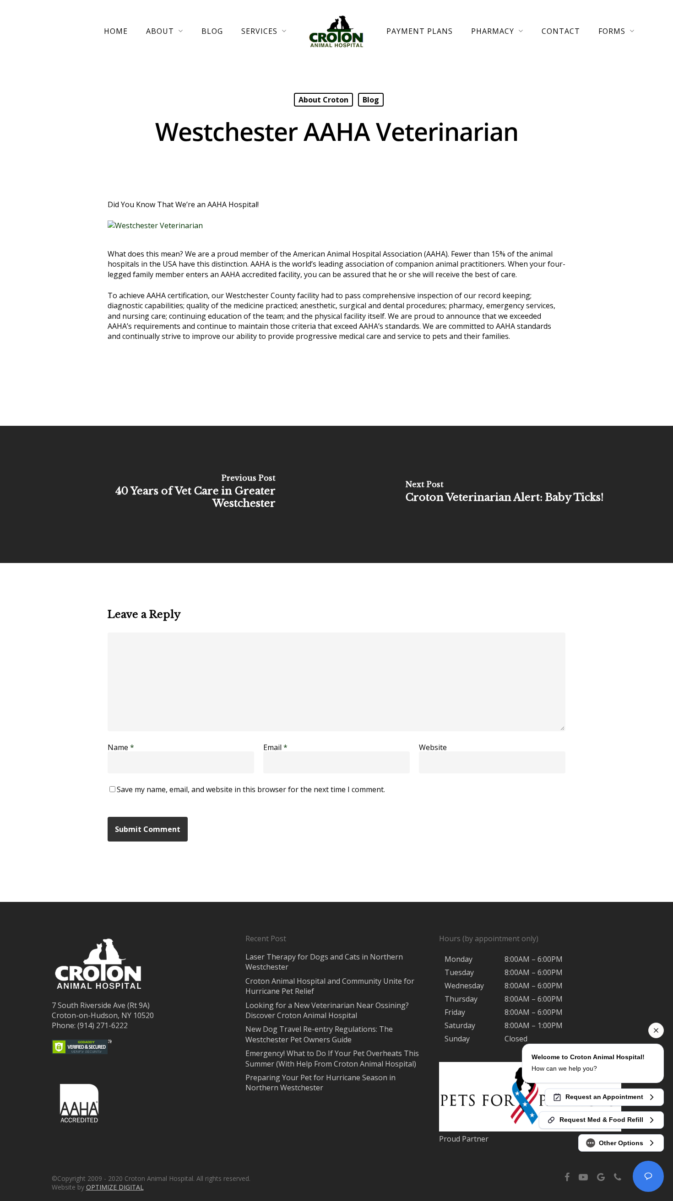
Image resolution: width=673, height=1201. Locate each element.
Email (275, 747)
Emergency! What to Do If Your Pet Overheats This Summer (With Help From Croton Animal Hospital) (332, 1058)
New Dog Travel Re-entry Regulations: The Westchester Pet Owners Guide (319, 1034)
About (160, 31)
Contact (561, 31)
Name (121, 747)
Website (433, 747)
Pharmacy (492, 31)
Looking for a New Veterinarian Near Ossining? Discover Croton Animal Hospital (327, 1010)
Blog (212, 31)
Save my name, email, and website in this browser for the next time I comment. (251, 789)
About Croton (323, 100)
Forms (611, 31)
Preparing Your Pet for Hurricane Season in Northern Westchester (320, 1082)
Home (116, 31)
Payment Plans (419, 31)
